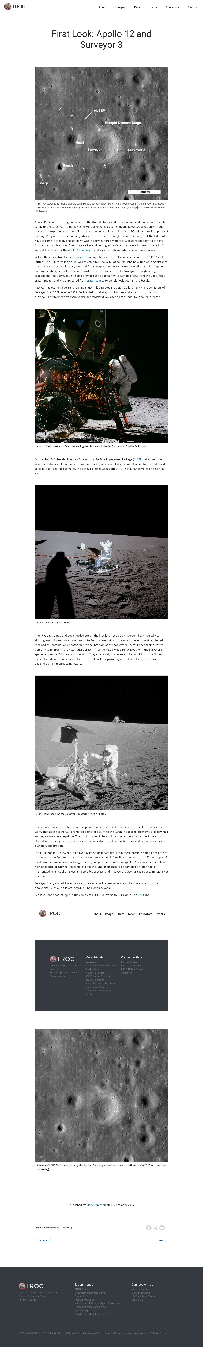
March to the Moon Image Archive (92, 1314)
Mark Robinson (96, 1205)
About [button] (103, 7)
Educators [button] (172, 7)
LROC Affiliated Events (143, 1296)
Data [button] (137, 7)
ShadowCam (81, 1296)
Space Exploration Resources (90, 1307)
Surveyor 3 (79, 257)
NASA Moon (81, 1289)
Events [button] (192, 7)
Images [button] (120, 7)
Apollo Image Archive (86, 1310)
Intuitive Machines (84, 1299)
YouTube (143, 895)
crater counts (95, 280)
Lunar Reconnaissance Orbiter (90, 1292)
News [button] (153, 7)
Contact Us (137, 1299)
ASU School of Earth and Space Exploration (97, 1303)
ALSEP (138, 459)
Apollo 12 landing (79, 250)
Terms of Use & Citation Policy (150, 1333)
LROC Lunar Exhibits (142, 1292)
